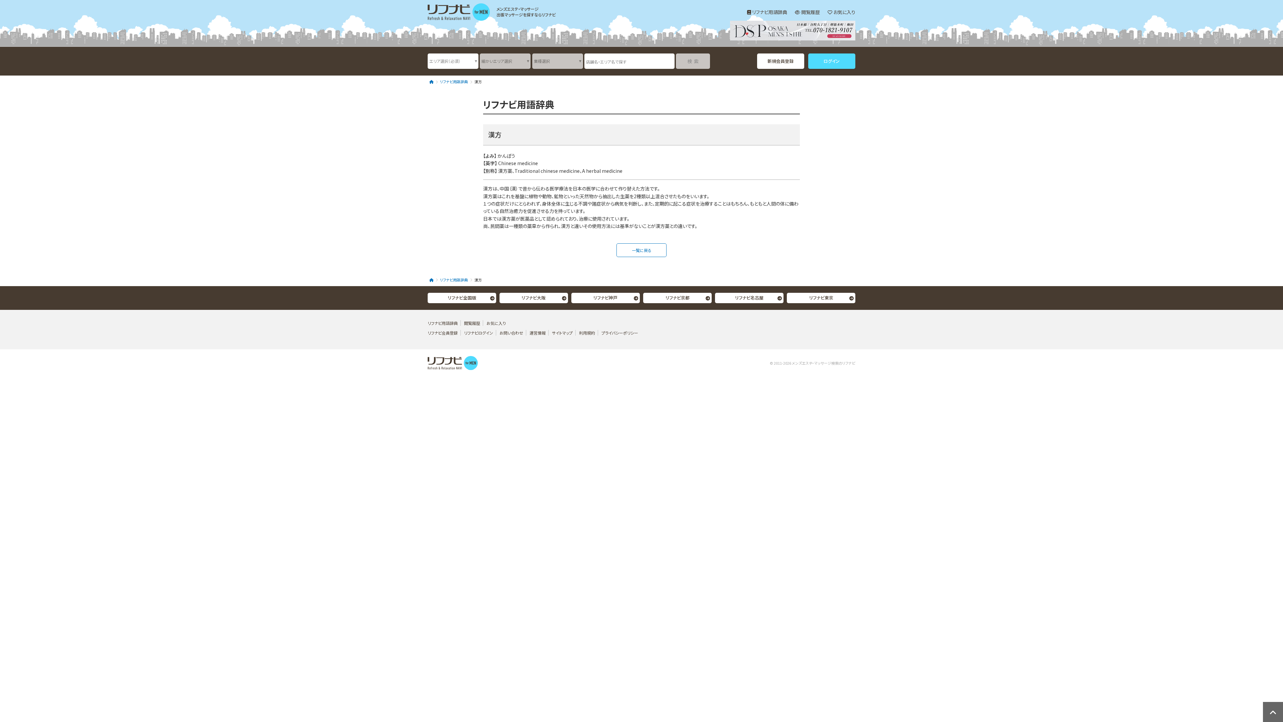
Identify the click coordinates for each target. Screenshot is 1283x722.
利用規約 (587, 333)
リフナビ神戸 (605, 297)
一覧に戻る (642, 250)
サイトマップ (562, 333)
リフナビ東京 (821, 297)
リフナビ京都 (678, 297)
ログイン (832, 61)
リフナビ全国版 (462, 297)
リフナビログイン (478, 333)
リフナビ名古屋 (749, 297)
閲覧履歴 (810, 12)
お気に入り (843, 12)
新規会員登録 (780, 61)
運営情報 (538, 333)
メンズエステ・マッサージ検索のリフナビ (823, 363)
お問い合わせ (512, 333)
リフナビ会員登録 (443, 333)
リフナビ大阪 (534, 297)
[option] (792, 31)
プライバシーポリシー (619, 333)
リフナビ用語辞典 (769, 12)
